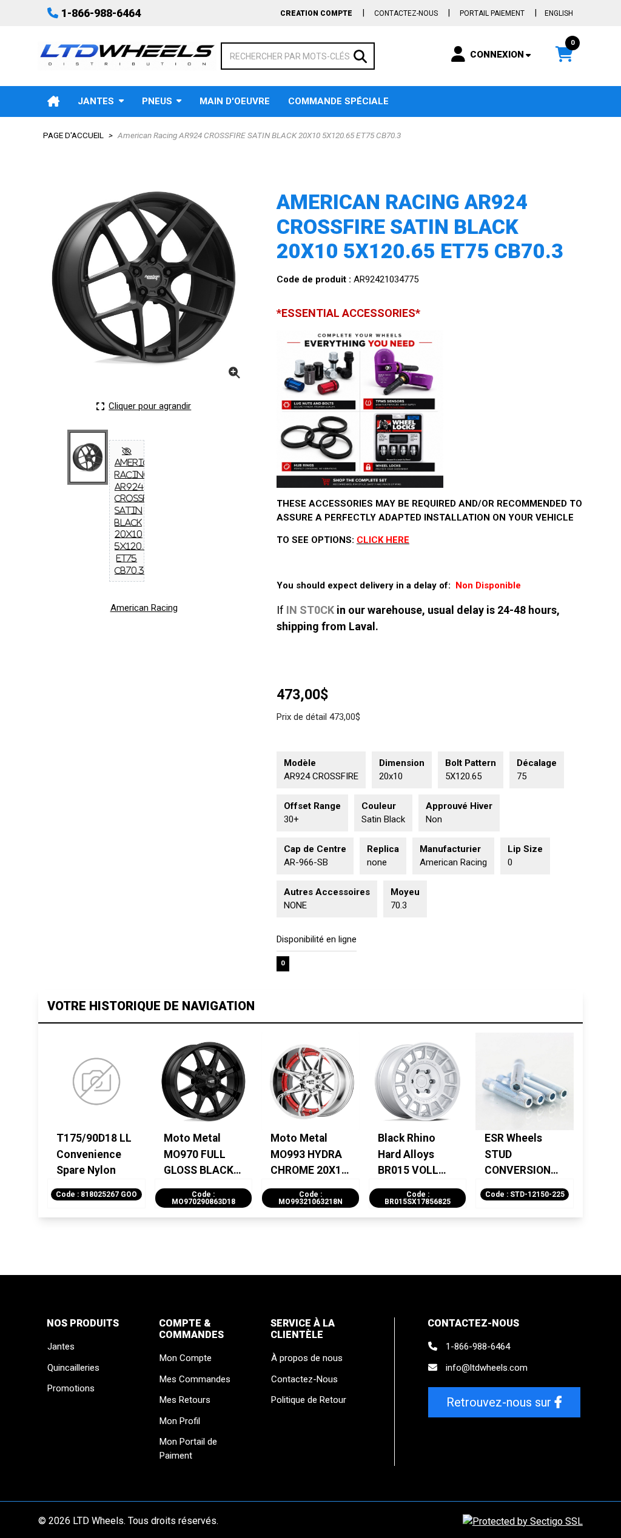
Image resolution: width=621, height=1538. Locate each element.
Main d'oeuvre (235, 101)
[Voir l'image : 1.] (88, 457)
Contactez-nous (406, 13)
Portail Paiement (492, 13)
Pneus (157, 101)
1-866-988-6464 (101, 13)
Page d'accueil (73, 135)
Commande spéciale (338, 101)
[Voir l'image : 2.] (126, 511)
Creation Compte (316, 13)
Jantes (96, 101)
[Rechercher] (360, 55)
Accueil (53, 101)
